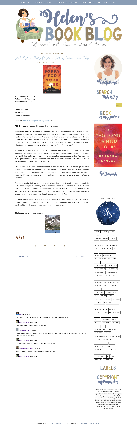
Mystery (97, 319)
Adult (97, 242)
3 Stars (112, 231)
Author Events (99, 245)
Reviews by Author (66, 2)
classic (97, 289)
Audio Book (113, 242)
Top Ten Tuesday (100, 356)
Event (97, 295)
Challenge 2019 (100, 272)
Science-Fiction (115, 336)
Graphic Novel (99, 306)
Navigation (106, 319)
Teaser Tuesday (111, 349)
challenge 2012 (100, 265)
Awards (97, 248)
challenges (99, 275)
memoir (97, 316)
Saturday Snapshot (101, 336)
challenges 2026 (100, 285)
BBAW (114, 248)
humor (105, 309)
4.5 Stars (44, 54)
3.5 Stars (98, 235)
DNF (102, 292)
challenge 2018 (112, 269)
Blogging (98, 255)
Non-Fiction (115, 319)
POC (103, 326)
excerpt (103, 295)
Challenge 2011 (111, 262)
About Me (26, 2)
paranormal (106, 322)
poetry (108, 326)
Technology (99, 353)
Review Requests (107, 2)
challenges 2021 (110, 275)
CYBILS (97, 292)
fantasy (110, 295)
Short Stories (107, 339)
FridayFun (107, 299)
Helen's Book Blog (58, 424)
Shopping (98, 339)
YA (62, 54)
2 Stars (97, 231)
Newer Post (23, 257)
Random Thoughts (100, 329)
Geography (98, 302)
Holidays (98, 309)
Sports (112, 343)
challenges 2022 (100, 279)
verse (113, 356)
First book (98, 299)
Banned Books (106, 248)
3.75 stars (106, 235)
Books (97, 262)
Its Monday (112, 309)
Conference (106, 289)
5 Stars (105, 238)
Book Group (112, 258)
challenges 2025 (113, 282)
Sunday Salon (111, 346)
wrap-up (106, 359)
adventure (104, 242)
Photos (97, 326)
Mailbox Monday (114, 312)
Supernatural (99, 349)
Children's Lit (112, 285)
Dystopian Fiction (111, 292)
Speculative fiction (101, 343)
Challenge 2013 (112, 265)
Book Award (107, 255)
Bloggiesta (112, 252)
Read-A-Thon (113, 329)
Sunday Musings (100, 346)
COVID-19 (114, 289)
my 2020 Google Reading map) (36, 120)
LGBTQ (97, 312)
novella (97, 322)
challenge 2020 (54, 54)
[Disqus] (52, 286)
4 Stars (114, 235)
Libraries (104, 312)
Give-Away (107, 302)
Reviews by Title (44, 2)
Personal (115, 322)
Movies (114, 316)
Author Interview (112, 245)
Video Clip (98, 359)
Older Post (80, 257)
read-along (99, 333)
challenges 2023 (113, 279)
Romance (107, 333)
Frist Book (116, 299)
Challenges (87, 2)
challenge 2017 (100, 269)
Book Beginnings (100, 258)
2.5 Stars (105, 231)
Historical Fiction (112, 306)
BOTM (102, 262)
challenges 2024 (100, 282)
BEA (96, 252)
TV (108, 356)
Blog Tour (102, 252)
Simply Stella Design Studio (90, 424)
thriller (107, 353)
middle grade (106, 316)
